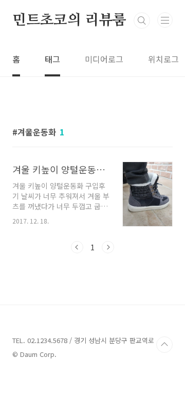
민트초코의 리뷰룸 (69, 20)
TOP (164, 344)
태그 (52, 59)
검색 (142, 20)
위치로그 (163, 59)
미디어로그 (104, 59)
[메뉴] (165, 20)
